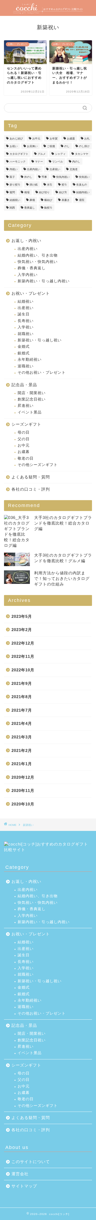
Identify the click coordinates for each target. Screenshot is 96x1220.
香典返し (29, 207)
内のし (76, 161)
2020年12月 (22, 777)
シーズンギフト (26, 424)
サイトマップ (24, 1186)
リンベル (57, 161)
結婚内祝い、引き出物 (38, 255)
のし (67, 146)
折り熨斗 (15, 184)
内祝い (14, 169)
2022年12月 (22, 643)
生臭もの (81, 184)
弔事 (44, 176)
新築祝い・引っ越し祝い (40, 340)
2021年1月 (21, 763)
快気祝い (84, 176)
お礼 (87, 138)
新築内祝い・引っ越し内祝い (44, 281)
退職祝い (26, 366)
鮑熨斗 (48, 207)
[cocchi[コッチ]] (48, 11)
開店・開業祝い (32, 393)
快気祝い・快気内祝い (38, 262)
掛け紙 (34, 184)
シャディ (60, 153)
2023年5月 (21, 616)
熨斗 (64, 184)
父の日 (24, 439)
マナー (39, 161)
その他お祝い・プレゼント (42, 373)
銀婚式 (24, 353)
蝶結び (48, 200)
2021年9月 (21, 683)
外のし (28, 176)
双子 (12, 176)
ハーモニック (18, 161)
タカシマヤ (81, 153)
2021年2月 (21, 750)
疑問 (12, 192)
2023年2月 (21, 629)
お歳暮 (71, 138)
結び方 (63, 192)
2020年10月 (22, 804)
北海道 (74, 169)
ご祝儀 (51, 146)
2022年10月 (22, 670)
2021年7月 (21, 710)
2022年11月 (22, 656)
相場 (27, 192)
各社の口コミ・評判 (30, 489)
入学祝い (26, 327)
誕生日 (24, 314)
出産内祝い (33, 169)
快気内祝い (63, 176)
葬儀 (32, 200)
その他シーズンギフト (38, 465)
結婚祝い (15, 200)
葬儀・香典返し (32, 268)
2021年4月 (21, 723)
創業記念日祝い (32, 399)
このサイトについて (30, 1161)
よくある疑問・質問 (30, 477)
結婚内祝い (83, 192)
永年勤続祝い (30, 360)
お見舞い (32, 146)
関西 (12, 207)
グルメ (42, 153)
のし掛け (84, 146)
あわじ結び (16, 138)
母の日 (24, 432)
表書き (66, 200)
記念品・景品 (24, 384)
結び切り (44, 192)
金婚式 (24, 347)
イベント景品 (30, 412)
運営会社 (20, 1173)
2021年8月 (21, 696)
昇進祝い (26, 406)
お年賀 (54, 138)
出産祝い (55, 169)
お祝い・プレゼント (30, 293)
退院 (81, 200)
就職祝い (26, 334)
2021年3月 (21, 737)
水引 (49, 184)
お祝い (14, 146)
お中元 (36, 138)
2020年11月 (22, 790)
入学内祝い (28, 275)
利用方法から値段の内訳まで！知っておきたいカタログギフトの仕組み (62, 578)
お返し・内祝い (26, 240)
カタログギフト (19, 153)
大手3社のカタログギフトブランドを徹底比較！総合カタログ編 (63, 523)
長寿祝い (26, 321)
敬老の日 (26, 458)
